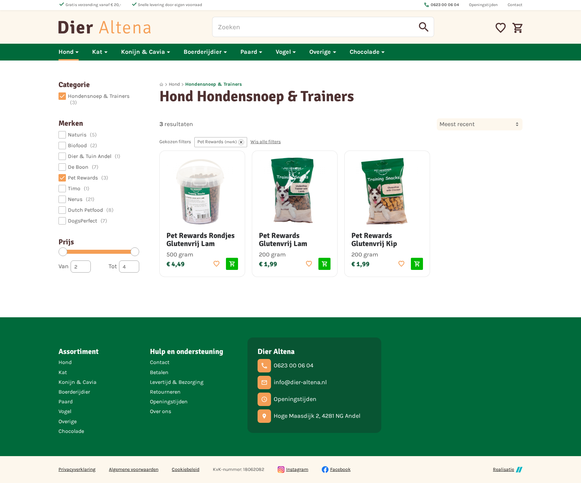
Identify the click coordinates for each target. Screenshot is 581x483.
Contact (159, 362)
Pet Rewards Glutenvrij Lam (283, 239)
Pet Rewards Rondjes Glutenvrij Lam (200, 239)
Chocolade (71, 431)
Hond (174, 84)
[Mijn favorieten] (501, 26)
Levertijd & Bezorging (176, 382)
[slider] (63, 251)
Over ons (160, 411)
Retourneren (165, 392)
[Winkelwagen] (517, 26)
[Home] (105, 27)
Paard (66, 401)
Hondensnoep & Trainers (213, 84)
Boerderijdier (74, 392)
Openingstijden (169, 401)
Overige (68, 421)
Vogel (65, 411)
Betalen (159, 372)
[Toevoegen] (216, 264)
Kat (63, 372)
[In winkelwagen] (232, 264)
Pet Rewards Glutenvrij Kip (374, 239)
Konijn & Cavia (77, 382)
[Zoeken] (424, 27)
